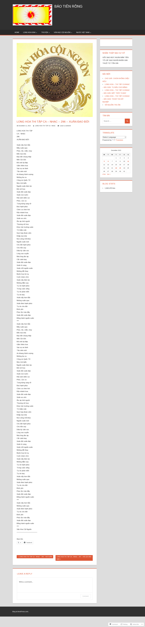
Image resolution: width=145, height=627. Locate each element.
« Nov (104, 174)
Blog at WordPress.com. (20, 611)
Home (17, 32)
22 (116, 168)
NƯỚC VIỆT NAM (82, 32)
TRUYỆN (44, 32)
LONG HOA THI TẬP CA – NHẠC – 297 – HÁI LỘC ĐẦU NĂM (73, 558)
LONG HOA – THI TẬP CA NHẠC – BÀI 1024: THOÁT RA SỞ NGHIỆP (116, 99)
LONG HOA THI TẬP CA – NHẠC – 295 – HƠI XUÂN (34, 557)
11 (128, 161)
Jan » (108, 174)
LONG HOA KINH (29, 32)
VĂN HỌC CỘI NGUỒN (62, 32)
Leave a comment (65, 126)
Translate (119, 140)
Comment (85, 596)
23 (120, 168)
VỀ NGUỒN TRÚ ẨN (112, 105)
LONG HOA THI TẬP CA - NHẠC (45, 126)
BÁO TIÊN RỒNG (68, 6)
